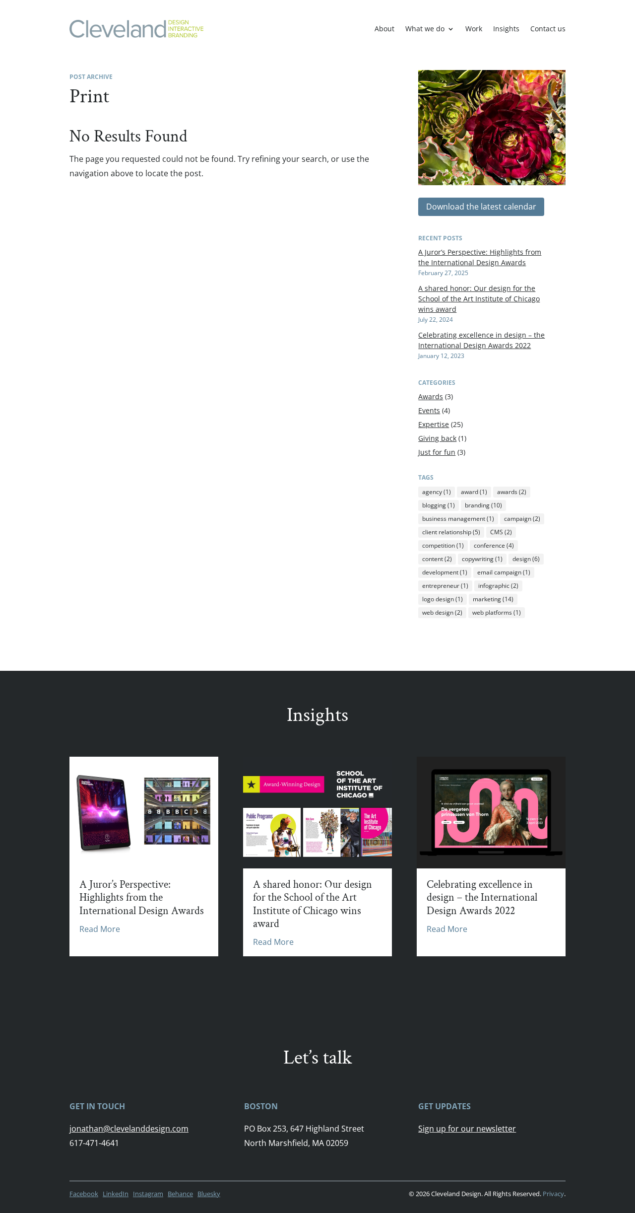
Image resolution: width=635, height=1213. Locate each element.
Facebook (83, 1193)
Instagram (148, 1193)
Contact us (548, 28)
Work (473, 28)
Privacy (553, 1193)
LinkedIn (115, 1193)
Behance (180, 1193)
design (526, 559)
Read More (99, 929)
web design (442, 612)
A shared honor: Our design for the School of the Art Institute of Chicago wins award (479, 299)
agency (436, 492)
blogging (438, 505)
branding (483, 505)
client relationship (451, 532)
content (437, 559)
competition (443, 545)
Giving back (437, 438)
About (384, 28)
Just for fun (436, 452)
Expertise (433, 424)
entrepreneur (445, 585)
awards (511, 492)
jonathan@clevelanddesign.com (129, 1128)
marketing (493, 599)
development (444, 572)
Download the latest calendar (481, 206)
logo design (442, 599)
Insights (506, 28)
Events (429, 410)
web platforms (496, 612)
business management (458, 518)
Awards (430, 396)
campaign (522, 518)
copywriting (482, 559)
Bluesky (208, 1193)
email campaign (503, 572)
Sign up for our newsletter (467, 1128)
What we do (424, 28)
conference (494, 545)
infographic (498, 585)
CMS (501, 532)
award (474, 492)
